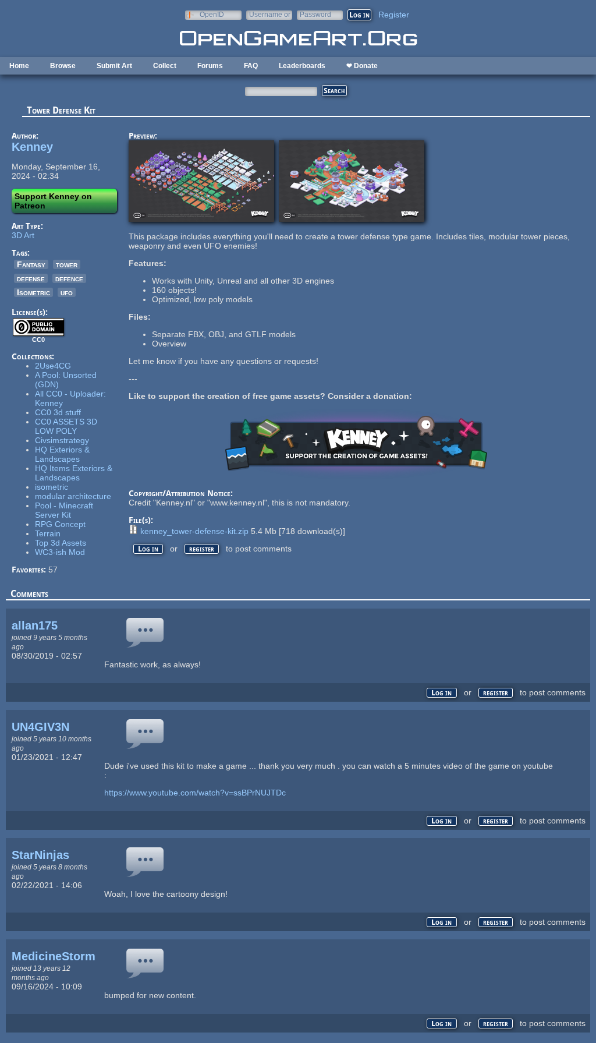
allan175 (35, 625)
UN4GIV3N (40, 726)
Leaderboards (302, 66)
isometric (51, 487)
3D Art (23, 235)
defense (31, 278)
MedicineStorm (53, 956)
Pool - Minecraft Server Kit (64, 510)
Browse (63, 66)
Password (315, 14)
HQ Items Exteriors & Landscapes (73, 473)
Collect (164, 66)
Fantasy (31, 264)
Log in (148, 549)
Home (19, 66)
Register (393, 14)
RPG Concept (60, 524)
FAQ (251, 66)
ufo (67, 292)
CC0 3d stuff (58, 412)
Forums (210, 66)
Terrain (48, 533)
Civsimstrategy (62, 440)
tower (66, 264)
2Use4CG (53, 365)
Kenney (32, 146)
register (201, 549)
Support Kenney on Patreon (53, 201)
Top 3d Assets (60, 542)
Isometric (33, 292)
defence (69, 278)
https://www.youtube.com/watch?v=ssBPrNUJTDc (195, 792)
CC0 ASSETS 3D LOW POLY (66, 426)
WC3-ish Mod (60, 552)
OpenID (212, 14)
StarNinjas (40, 854)
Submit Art (114, 66)
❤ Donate (362, 66)
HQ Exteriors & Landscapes (62, 454)
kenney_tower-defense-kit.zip (194, 531)
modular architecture (73, 496)
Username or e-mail (269, 14)
